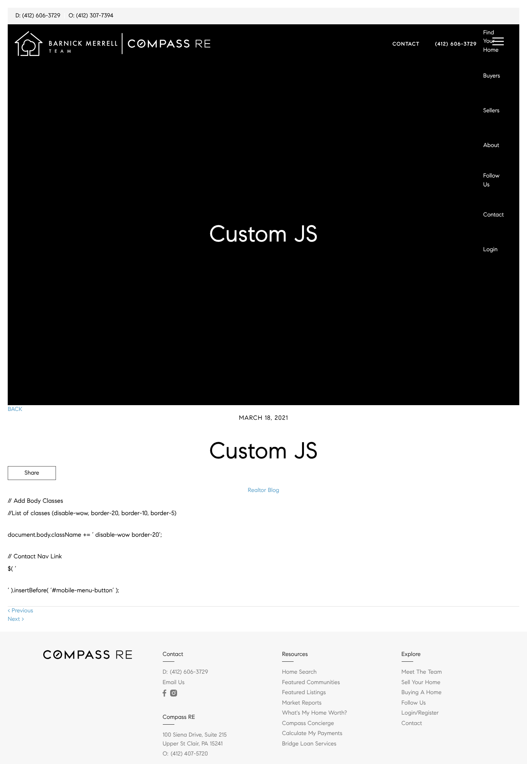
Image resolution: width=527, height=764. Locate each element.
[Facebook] (164, 693)
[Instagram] (173, 693)
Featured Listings (304, 692)
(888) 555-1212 (461, 515)
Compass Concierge (308, 723)
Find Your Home (491, 41)
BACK (15, 409)
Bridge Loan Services (309, 743)
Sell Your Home (421, 682)
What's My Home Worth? (314, 713)
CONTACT (406, 44)
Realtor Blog (263, 490)
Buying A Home (422, 692)
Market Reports (302, 703)
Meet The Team (422, 672)
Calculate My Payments (312, 733)
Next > (16, 619)
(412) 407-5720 (189, 753)
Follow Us (491, 180)
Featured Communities (311, 682)
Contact (493, 214)
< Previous (20, 610)
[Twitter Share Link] (32, 494)
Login (490, 249)
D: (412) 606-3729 (37, 15)
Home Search (299, 672)
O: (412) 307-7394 (91, 15)
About (491, 145)
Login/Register (420, 713)
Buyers (491, 76)
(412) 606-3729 (456, 44)
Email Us (174, 682)
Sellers (491, 110)
